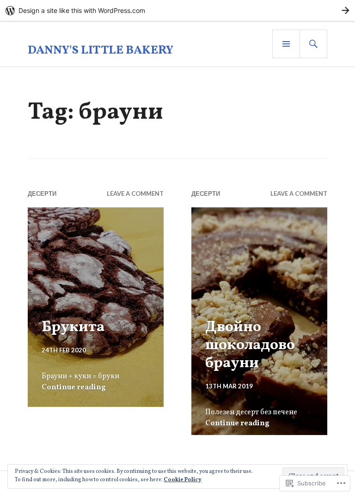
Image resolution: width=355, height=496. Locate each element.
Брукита (73, 327)
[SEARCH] (313, 44)
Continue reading (74, 387)
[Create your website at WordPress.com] (177, 10)
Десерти (42, 193)
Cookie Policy (183, 480)
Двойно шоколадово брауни (250, 345)
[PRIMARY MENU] (286, 44)
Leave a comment (135, 193)
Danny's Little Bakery (100, 50)
